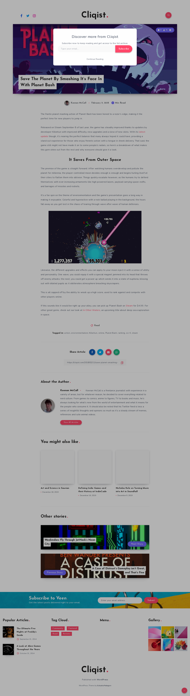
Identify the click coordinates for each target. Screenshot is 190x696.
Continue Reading (95, 59)
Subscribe (124, 49)
